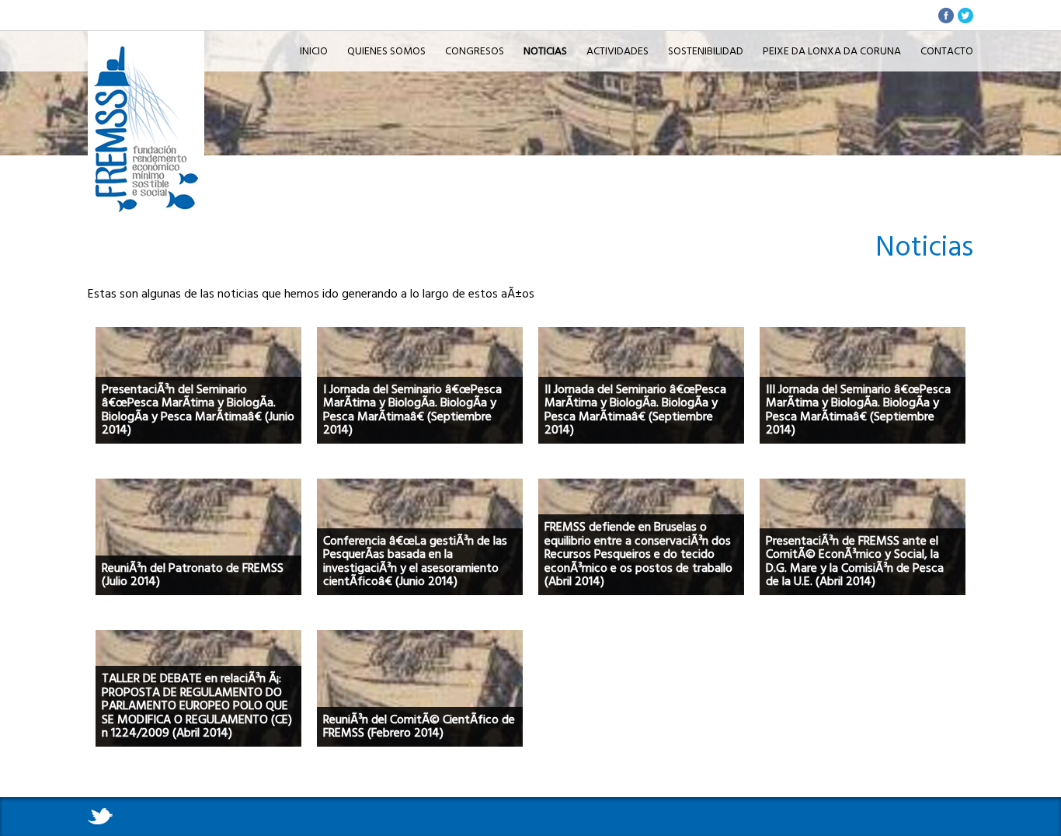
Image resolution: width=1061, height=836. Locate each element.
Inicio (314, 51)
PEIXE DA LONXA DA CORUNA (832, 51)
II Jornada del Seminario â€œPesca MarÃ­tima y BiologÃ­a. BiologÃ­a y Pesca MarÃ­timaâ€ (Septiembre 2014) (635, 410)
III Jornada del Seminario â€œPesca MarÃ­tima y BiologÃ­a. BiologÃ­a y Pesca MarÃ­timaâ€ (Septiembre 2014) (858, 410)
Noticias (146, 54)
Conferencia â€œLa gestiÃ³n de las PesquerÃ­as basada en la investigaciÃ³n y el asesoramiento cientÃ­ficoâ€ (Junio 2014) (415, 561)
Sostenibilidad (705, 51)
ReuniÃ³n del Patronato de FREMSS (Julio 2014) (193, 575)
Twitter (965, 15)
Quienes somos (386, 51)
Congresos (474, 51)
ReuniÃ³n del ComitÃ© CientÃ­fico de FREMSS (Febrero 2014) (419, 726)
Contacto (946, 51)
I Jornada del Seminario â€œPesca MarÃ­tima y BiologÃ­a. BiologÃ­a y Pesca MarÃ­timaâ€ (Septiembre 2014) (412, 410)
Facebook (946, 15)
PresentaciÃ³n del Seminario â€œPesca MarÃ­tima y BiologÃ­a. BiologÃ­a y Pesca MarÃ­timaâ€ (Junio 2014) (198, 410)
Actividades (617, 51)
